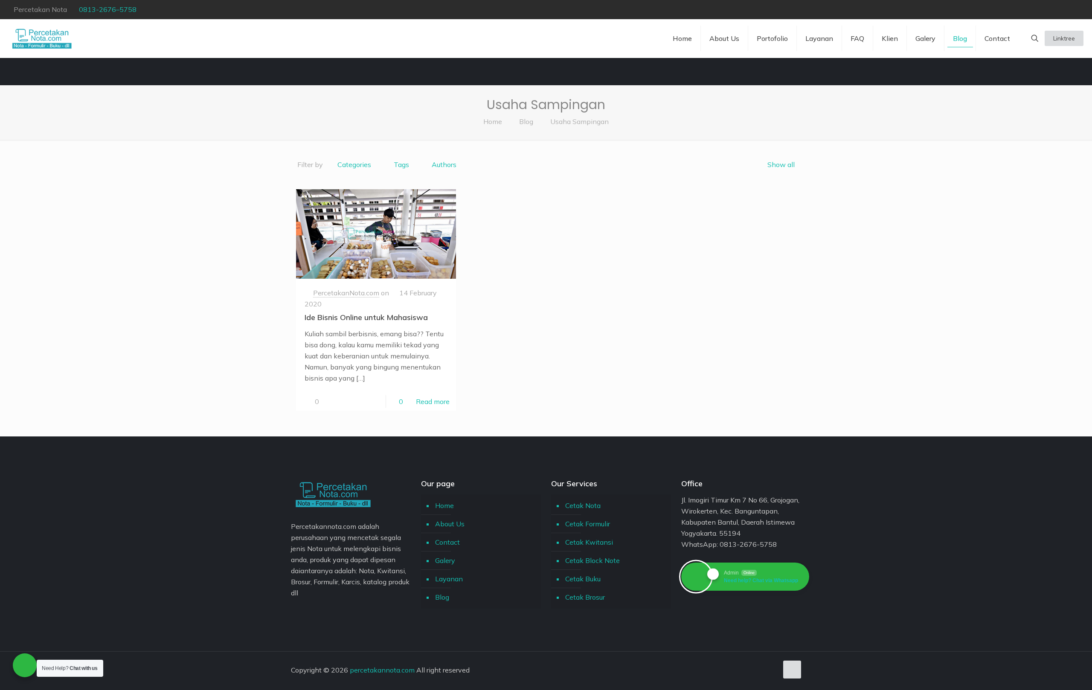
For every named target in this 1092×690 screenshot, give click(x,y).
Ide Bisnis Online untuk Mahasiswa (366, 317)
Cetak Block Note (592, 560)
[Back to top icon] (792, 669)
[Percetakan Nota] (42, 38)
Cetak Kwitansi (589, 542)
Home (492, 121)
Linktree (1064, 38)
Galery (445, 560)
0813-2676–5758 (107, 9)
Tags (401, 164)
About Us (450, 524)
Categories (354, 164)
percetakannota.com (382, 670)
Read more (433, 401)
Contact (447, 542)
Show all (781, 164)
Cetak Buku (583, 579)
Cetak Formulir (587, 524)
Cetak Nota (583, 505)
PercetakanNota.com (346, 293)
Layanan (449, 579)
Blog (526, 121)
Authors (444, 164)
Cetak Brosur (585, 597)
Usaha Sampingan (579, 121)
